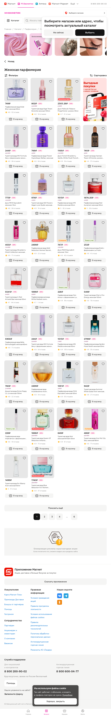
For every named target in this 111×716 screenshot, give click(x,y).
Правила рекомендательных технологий (39, 625)
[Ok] (59, 602)
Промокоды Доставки (14, 599)
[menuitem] (28, 712)
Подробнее (67, 695)
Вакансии (8, 643)
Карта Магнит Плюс (13, 595)
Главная (7, 29)
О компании (9, 638)
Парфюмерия (31, 29)
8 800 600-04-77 (67, 671)
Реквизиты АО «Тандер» (41, 650)
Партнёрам (9, 625)
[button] (85, 13)
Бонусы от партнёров (14, 604)
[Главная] (12, 13)
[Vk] (59, 595)
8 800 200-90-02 (99, 4)
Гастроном (9, 614)
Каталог (18, 29)
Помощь (8, 609)
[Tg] (66, 595)
